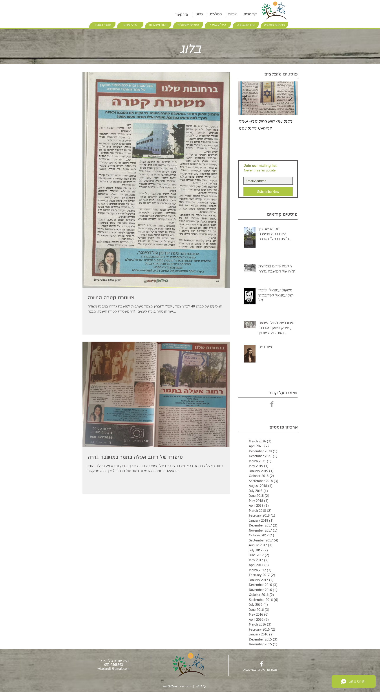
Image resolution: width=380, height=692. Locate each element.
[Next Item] (291, 98)
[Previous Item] (245, 98)
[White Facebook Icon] (261, 664)
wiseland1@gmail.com (113, 668)
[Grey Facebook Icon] (272, 404)
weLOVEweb (170, 686)
